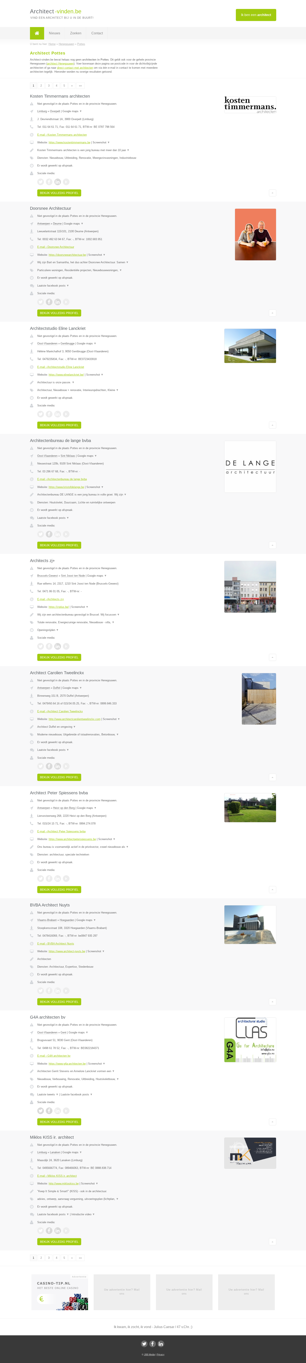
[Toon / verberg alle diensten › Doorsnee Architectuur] (101, 270)
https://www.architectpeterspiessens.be (72, 839)
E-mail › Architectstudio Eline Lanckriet (60, 367)
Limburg (42, 111)
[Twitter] (144, 1344)
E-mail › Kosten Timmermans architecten (62, 134)
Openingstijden (48, 630)
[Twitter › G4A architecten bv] (40, 1110)
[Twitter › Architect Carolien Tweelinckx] (40, 766)
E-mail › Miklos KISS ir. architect (57, 1175)
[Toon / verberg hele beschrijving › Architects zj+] (101, 615)
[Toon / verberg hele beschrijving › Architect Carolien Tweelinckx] (101, 727)
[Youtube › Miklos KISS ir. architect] (66, 1230)
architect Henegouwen (60, 63)
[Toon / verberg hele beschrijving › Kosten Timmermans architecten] (101, 150)
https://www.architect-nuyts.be (67, 951)
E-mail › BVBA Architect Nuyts (55, 943)
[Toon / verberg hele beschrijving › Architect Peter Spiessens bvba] (101, 847)
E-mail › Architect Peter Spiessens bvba (61, 831)
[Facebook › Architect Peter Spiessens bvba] (49, 878)
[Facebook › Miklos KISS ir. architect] (49, 1230)
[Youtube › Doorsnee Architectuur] (66, 302)
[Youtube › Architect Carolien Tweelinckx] (66, 766)
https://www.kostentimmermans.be (69, 142)
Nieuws (54, 33)
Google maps (72, 111)
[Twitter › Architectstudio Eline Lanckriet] (40, 414)
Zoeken (75, 33)
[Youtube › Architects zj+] (66, 646)
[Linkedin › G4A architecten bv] (57, 1110)
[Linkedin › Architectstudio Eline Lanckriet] (57, 414)
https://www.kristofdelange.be (66, 487)
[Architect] (37, 33)
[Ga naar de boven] (272, 192)
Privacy (160, 1354)
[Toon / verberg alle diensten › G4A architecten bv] (101, 1079)
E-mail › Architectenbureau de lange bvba (62, 479)
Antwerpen (43, 223)
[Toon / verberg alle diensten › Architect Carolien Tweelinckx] (101, 734)
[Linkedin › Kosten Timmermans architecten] (57, 182)
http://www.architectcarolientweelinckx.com (75, 719)
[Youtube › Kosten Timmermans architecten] (66, 182)
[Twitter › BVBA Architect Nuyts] (40, 990)
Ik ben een (256, 15)
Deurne (57, 223)
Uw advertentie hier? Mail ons (122, 1291)
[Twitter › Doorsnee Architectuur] (40, 302)
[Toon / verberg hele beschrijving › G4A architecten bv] (101, 1071)
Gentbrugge (68, 343)
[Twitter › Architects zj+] (40, 646)
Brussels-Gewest (47, 575)
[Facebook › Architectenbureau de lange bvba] (49, 534)
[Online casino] (62, 1293)
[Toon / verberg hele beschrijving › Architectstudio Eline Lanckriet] (101, 382)
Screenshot (101, 142)
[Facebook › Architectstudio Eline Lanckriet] (49, 414)
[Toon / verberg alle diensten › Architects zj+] (101, 622)
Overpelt (55, 111)
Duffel (56, 687)
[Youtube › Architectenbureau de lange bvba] (66, 534)
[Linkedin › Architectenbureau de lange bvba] (57, 534)
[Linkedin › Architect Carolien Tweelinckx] (57, 766)
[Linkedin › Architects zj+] (57, 646)
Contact (97, 33)
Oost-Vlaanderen (47, 343)
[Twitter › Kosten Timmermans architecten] (40, 182)
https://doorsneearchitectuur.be (67, 254)
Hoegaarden (67, 920)
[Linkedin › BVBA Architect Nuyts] (57, 990)
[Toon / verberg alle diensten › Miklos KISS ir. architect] (101, 1199)
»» (80, 85)
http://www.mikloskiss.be (64, 1183)
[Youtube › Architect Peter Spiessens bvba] (66, 878)
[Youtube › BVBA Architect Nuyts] (66, 990)
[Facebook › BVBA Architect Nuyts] (49, 990)
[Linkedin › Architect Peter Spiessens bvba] (57, 878)
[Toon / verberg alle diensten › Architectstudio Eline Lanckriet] (101, 390)
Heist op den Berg (64, 807)
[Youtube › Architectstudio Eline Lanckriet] (66, 414)
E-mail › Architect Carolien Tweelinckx (60, 711)
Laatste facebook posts (53, 285)
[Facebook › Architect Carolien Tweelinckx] (49, 766)
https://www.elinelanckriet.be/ (66, 374)
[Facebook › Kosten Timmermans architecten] (49, 182)
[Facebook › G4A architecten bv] (49, 1110)
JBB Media (149, 1354)
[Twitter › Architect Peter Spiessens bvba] (40, 878)
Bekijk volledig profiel (59, 193)
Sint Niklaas (68, 455)
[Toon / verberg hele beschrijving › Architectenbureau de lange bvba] (101, 495)
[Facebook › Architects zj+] (49, 646)
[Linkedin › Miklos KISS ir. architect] (57, 1230)
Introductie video (83, 1214)
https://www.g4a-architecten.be (67, 1063)
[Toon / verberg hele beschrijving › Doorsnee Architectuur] (101, 262)
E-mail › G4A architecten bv (54, 1055)
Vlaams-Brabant (47, 920)
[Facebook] (152, 1344)
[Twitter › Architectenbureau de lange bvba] (40, 534)
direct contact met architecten (75, 67)
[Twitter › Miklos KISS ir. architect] (40, 1230)
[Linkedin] (161, 1344)
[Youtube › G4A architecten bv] (66, 1110)
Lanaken (55, 1152)
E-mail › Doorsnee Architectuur (55, 246)
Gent (63, 1032)
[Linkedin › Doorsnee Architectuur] (57, 302)
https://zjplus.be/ (59, 606)
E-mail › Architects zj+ (50, 599)
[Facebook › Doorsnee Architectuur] (49, 302)
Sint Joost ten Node (73, 575)
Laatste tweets (47, 1094)
